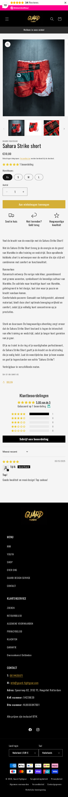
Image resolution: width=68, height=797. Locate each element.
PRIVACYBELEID (14, 631)
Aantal (5, 185)
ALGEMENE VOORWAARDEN (20, 623)
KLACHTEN (12, 639)
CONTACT (11, 586)
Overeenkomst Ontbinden (19, 655)
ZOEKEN (11, 608)
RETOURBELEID (14, 615)
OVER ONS (12, 570)
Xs (7, 177)
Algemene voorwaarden (19, 784)
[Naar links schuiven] (4, 129)
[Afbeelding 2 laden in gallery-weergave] (34, 128)
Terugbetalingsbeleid (39, 778)
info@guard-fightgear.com (24, 683)
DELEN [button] (10, 382)
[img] (11, 461)
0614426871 (16, 675)
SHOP (10, 562)
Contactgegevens (54, 784)
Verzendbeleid (38, 784)
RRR (9, 546)
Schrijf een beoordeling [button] (34, 439)
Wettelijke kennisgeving (35, 789)
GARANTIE (12, 647)
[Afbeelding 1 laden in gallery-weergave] (16, 128)
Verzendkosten (25, 158)
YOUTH (10, 554)
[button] (7, 19)
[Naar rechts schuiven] (64, 129)
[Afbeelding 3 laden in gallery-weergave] (51, 128)
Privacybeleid (56, 778)
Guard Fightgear (20, 778)
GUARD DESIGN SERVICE (18, 578)
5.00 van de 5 (43, 402)
